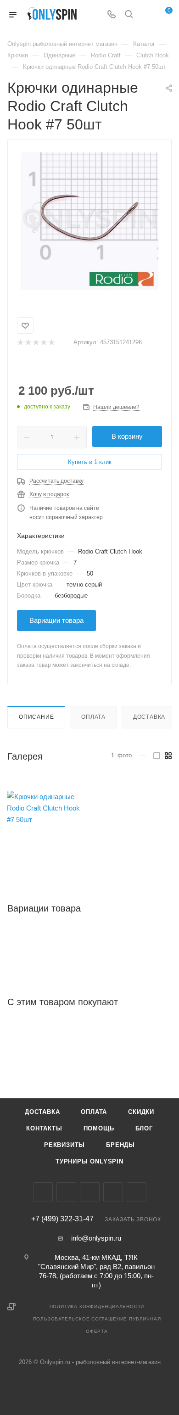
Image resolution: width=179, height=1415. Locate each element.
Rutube (136, 1192)
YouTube (113, 1192)
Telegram (90, 1192)
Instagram (66, 1192)
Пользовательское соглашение (80, 1318)
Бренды (120, 1144)
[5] (51, 342)
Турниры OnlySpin (89, 1161)
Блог (144, 1128)
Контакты (44, 1128)
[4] (43, 342)
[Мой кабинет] (146, 15)
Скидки (141, 1111)
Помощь (99, 1128)
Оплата (93, 717)
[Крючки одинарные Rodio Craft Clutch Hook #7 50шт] (89, 221)
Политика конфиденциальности (97, 1306)
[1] (20, 342)
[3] (35, 342)
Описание (36, 717)
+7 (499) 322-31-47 (62, 1219)
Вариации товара (56, 620)
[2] (28, 342)
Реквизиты (64, 1144)
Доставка (149, 717)
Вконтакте (43, 1192)
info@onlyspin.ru (96, 1238)
